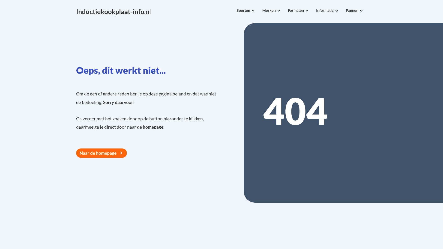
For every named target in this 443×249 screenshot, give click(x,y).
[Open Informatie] (336, 11)
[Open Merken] (279, 11)
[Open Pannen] (361, 11)
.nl (113, 11)
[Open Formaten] (307, 11)
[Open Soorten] (253, 11)
